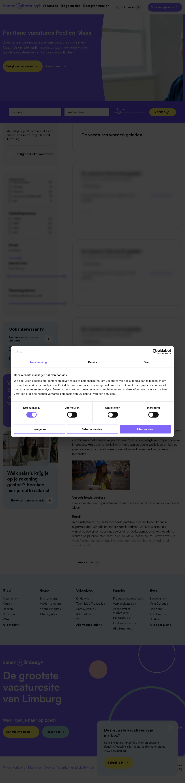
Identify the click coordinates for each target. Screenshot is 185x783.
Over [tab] (147, 362)
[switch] (72, 415)
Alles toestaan (145, 429)
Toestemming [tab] (38, 362)
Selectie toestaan (92, 429)
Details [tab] (92, 362)
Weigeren (40, 429)
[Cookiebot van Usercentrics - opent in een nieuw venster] (155, 351)
